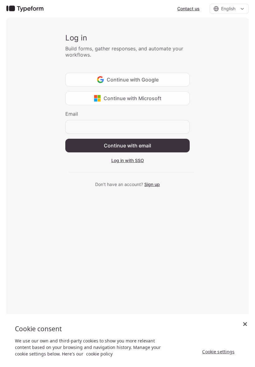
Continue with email (127, 145)
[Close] (245, 324)
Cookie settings (218, 352)
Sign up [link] (152, 184)
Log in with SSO (127, 160)
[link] (25, 9)
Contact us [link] (188, 8)
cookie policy (99, 354)
